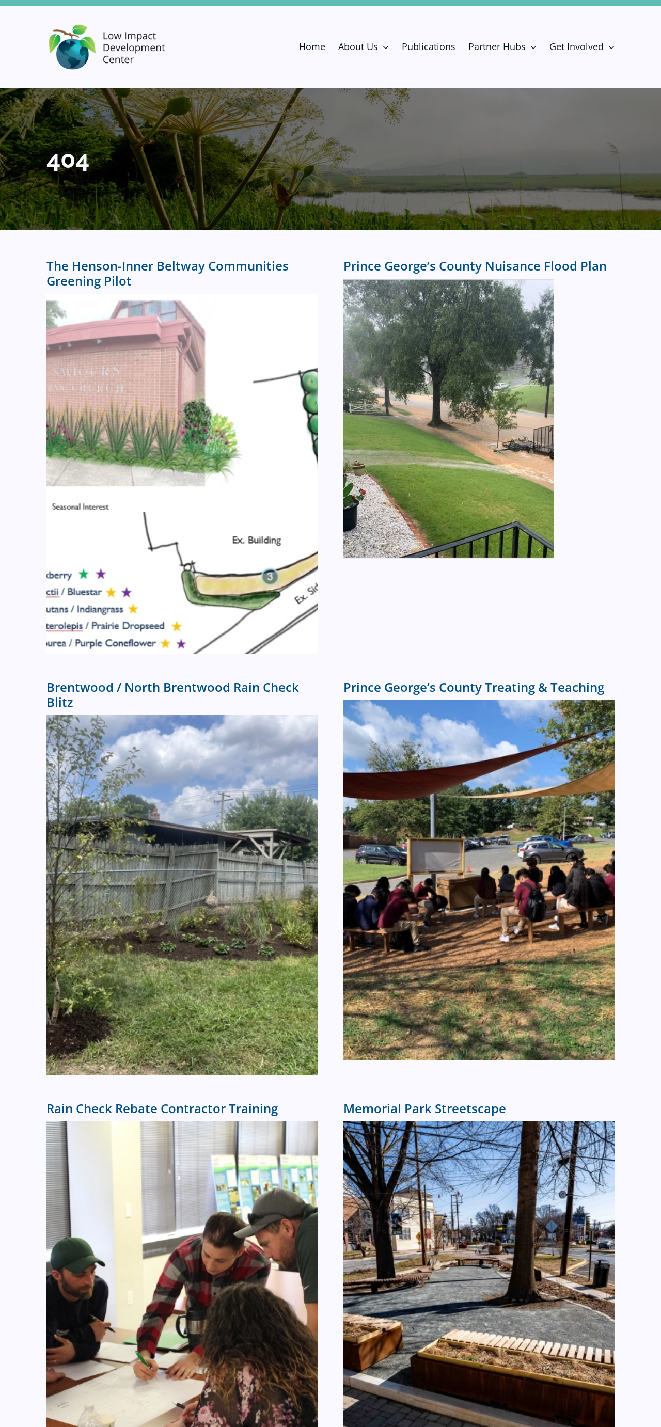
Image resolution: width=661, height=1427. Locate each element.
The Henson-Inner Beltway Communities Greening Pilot (167, 273)
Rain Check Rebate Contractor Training (162, 1108)
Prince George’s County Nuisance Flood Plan (475, 265)
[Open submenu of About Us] (383, 47)
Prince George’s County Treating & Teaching (473, 686)
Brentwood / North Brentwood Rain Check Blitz (172, 694)
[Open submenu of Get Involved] (609, 47)
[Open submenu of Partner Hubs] (531, 47)
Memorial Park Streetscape (424, 1108)
